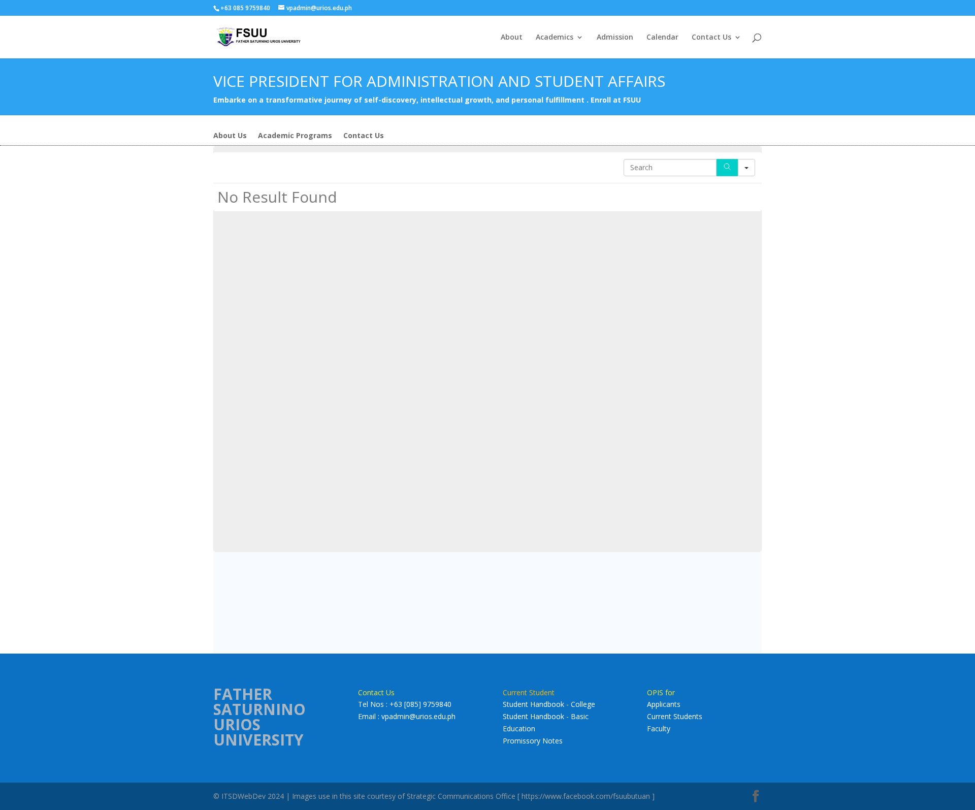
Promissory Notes (533, 741)
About (512, 38)
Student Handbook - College (549, 704)
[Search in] (746, 167)
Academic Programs (295, 136)
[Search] (727, 167)
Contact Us (711, 38)
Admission (615, 38)
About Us (230, 136)
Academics (554, 38)
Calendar (662, 38)
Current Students (674, 716)
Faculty (658, 728)
